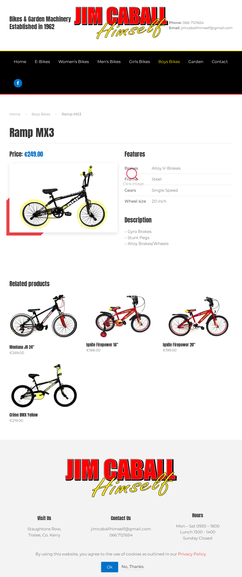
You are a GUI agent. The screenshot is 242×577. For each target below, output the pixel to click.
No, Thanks (132, 566)
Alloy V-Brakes (166, 168)
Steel (157, 179)
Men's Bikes (109, 61)
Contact (220, 61)
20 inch (159, 201)
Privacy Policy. (192, 554)
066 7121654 (121, 535)
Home (20, 61)
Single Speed (165, 190)
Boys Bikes (169, 61)
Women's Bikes (73, 61)
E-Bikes (42, 61)
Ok (109, 567)
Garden (195, 61)
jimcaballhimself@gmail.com (121, 529)
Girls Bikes (139, 61)
